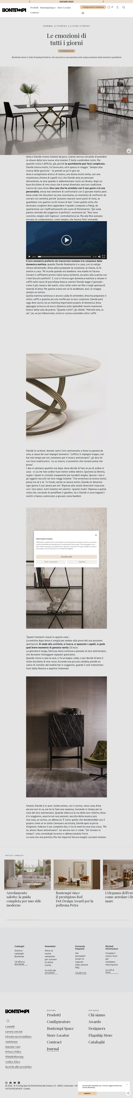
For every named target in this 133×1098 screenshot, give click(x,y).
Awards (66, 1)
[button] (30, 1)
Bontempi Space (48, 7)
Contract (34, 12)
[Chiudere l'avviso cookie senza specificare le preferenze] (96, 535)
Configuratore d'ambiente (93, 7)
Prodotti (34, 7)
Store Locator (64, 7)
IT (112, 7)
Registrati (87, 1093)
